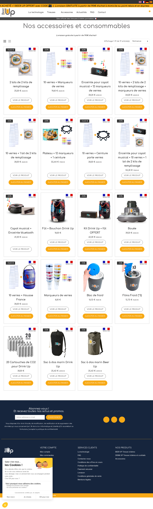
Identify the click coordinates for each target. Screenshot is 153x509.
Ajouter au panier (21, 107)
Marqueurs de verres (58, 295)
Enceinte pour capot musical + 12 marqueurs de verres (95, 86)
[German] (147, 2)
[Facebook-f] (106, 420)
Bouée (132, 228)
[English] (140, 2)
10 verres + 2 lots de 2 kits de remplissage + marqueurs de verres (132, 86)
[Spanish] (150, 2)
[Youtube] (122, 420)
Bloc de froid (95, 295)
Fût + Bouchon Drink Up (58, 228)
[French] (143, 2)
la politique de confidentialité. (46, 429)
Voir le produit (21, 100)
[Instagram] (114, 420)
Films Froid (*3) (132, 295)
